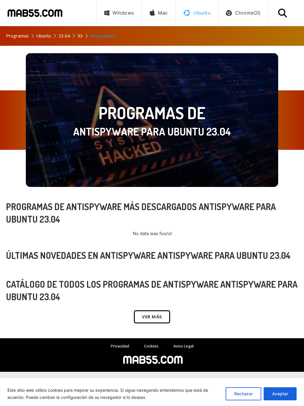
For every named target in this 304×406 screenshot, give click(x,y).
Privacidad (120, 346)
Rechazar (243, 393)
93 (80, 36)
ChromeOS (248, 13)
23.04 (64, 36)
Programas (17, 36)
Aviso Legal (183, 346)
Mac (163, 13)
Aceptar (280, 393)
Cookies (151, 346)
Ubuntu (43, 36)
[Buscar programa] (283, 13)
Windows (123, 13)
